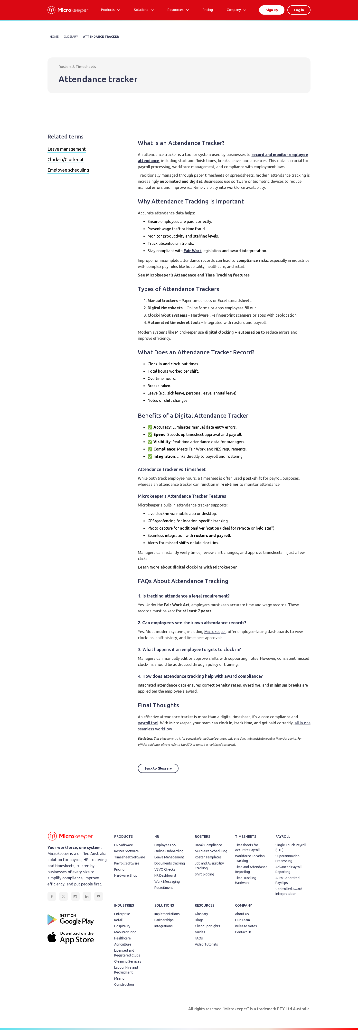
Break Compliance (208, 845)
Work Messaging (167, 881)
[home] (67, 10)
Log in (299, 10)
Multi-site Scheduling (211, 851)
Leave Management (169, 857)
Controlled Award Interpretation (288, 891)
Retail (118, 920)
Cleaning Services (127, 961)
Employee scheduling (68, 169)
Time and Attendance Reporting (251, 869)
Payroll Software (126, 863)
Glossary (201, 914)
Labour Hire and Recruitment (126, 970)
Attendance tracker (101, 36)
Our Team (242, 920)
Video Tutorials (206, 944)
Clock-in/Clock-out (65, 159)
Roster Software (126, 851)
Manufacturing (125, 932)
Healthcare (122, 938)
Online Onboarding (168, 851)
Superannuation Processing (287, 858)
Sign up (272, 10)
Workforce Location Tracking (250, 858)
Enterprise (122, 914)
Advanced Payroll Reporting (288, 869)
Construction (124, 984)
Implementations (167, 914)
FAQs (199, 938)
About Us (242, 914)
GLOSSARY (71, 36)
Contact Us (243, 932)
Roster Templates (208, 857)
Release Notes (246, 926)
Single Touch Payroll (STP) (290, 847)
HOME (54, 36)
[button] (110, 10)
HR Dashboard (165, 875)
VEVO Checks (164, 869)
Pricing (119, 869)
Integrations (163, 926)
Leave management (66, 149)
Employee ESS (165, 845)
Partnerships (164, 920)
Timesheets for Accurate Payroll (247, 847)
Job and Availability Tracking (209, 865)
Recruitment (163, 888)
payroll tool (148, 723)
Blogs (199, 920)
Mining (119, 978)
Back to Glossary (158, 768)
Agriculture (122, 944)
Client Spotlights (207, 926)
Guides (200, 932)
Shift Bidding (204, 874)
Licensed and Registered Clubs (127, 952)
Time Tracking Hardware (245, 880)
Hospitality (122, 926)
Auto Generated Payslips (287, 880)
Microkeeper (215, 631)
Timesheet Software (129, 857)
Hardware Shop (125, 875)
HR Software (123, 845)
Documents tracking (169, 863)
